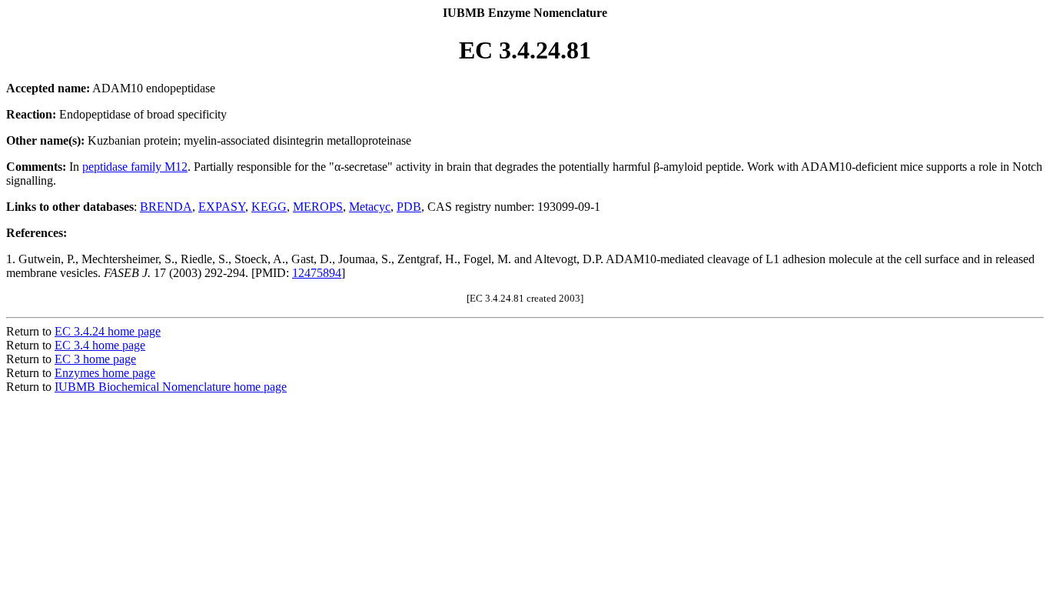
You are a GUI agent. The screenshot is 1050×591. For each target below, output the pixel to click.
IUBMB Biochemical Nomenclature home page (171, 386)
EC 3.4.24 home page (108, 331)
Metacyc (369, 206)
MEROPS (318, 206)
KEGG (269, 206)
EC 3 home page (95, 359)
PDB (409, 206)
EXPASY (221, 206)
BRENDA (166, 206)
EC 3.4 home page (100, 345)
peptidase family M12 (135, 166)
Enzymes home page (105, 372)
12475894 (316, 272)
